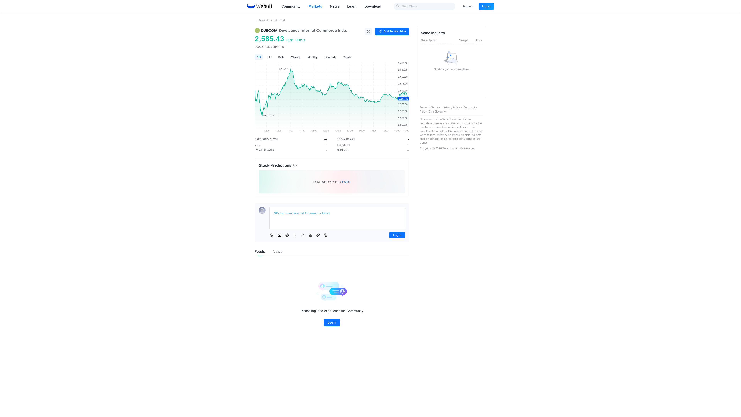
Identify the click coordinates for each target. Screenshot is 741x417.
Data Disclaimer (438, 111)
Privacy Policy (452, 107)
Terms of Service (430, 107)
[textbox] (337, 213)
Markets (264, 20)
